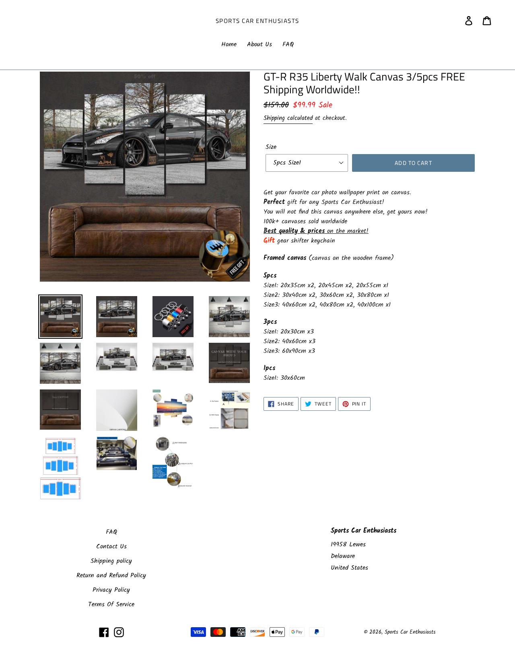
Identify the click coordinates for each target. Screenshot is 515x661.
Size (271, 147)
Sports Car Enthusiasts (257, 21)
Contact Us (111, 547)
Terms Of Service (111, 604)
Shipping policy (111, 561)
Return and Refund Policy (111, 575)
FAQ (111, 532)
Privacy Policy (111, 590)
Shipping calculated (288, 118)
